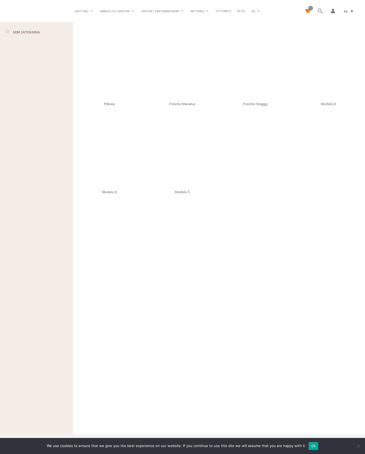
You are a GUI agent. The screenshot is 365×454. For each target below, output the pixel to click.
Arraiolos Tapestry (115, 11)
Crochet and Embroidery (160, 11)
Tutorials (223, 11)
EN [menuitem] (346, 11)
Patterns (197, 11)
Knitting (81, 11)
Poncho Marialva (182, 103)
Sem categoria (26, 32)
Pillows (109, 103)
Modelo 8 (328, 103)
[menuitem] (256, 11)
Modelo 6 (109, 192)
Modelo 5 (182, 192)
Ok (313, 446)
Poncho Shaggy (255, 103)
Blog (241, 11)
